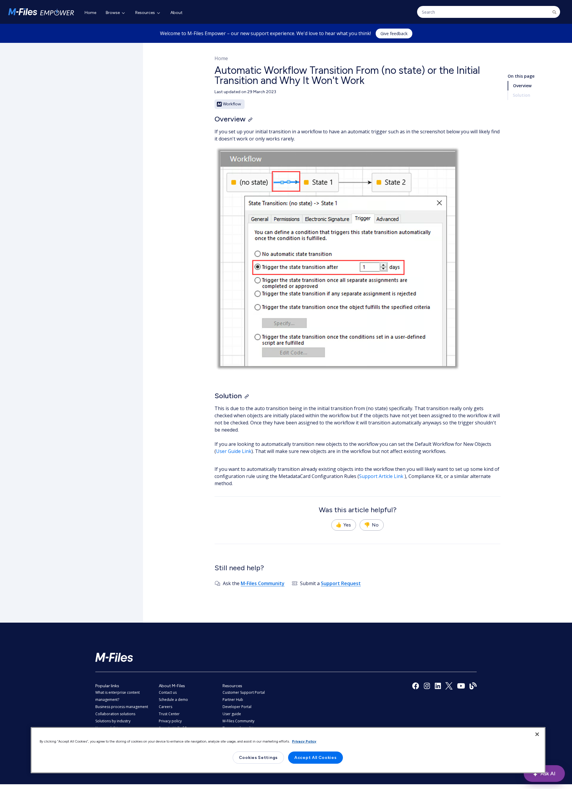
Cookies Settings (258, 757)
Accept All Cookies (315, 757)
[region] (288, 750)
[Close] (537, 734)
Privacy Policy (304, 741)
